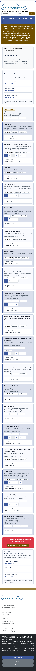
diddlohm (9, 277)
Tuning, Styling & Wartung (8, 610)
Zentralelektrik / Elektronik (8, 607)
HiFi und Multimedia (6, 612)
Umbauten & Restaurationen (8, 615)
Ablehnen (18, 665)
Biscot (8, 215)
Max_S (8, 239)
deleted (8, 132)
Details (18, 661)
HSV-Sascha (10, 257)
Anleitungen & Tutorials (7, 623)
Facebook (24, 39)
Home (4, 18)
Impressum (14, 668)
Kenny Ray (8, 245)
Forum (11, 18)
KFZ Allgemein (18, 48)
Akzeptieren (18, 657)
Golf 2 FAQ (4, 626)
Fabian (8, 118)
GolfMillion (8, 510)
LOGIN (32, 13)
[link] (18, 114)
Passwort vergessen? (7, 11)
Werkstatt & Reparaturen (8, 605)
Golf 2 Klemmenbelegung (8, 631)
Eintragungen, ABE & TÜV (8, 621)
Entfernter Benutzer (11, 348)
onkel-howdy (10, 152)
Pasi (8, 414)
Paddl (6, 201)
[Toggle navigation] (4, 22)
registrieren (9, 32)
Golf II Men (9, 526)
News (19, 18)
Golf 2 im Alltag (5, 618)
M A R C (7, 420)
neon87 (8, 501)
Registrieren (27, 18)
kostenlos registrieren (22, 11)
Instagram (16, 39)
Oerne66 (9, 373)
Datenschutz (21, 668)
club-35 (8, 301)
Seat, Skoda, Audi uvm (7, 628)
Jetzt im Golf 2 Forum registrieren (18, 545)
